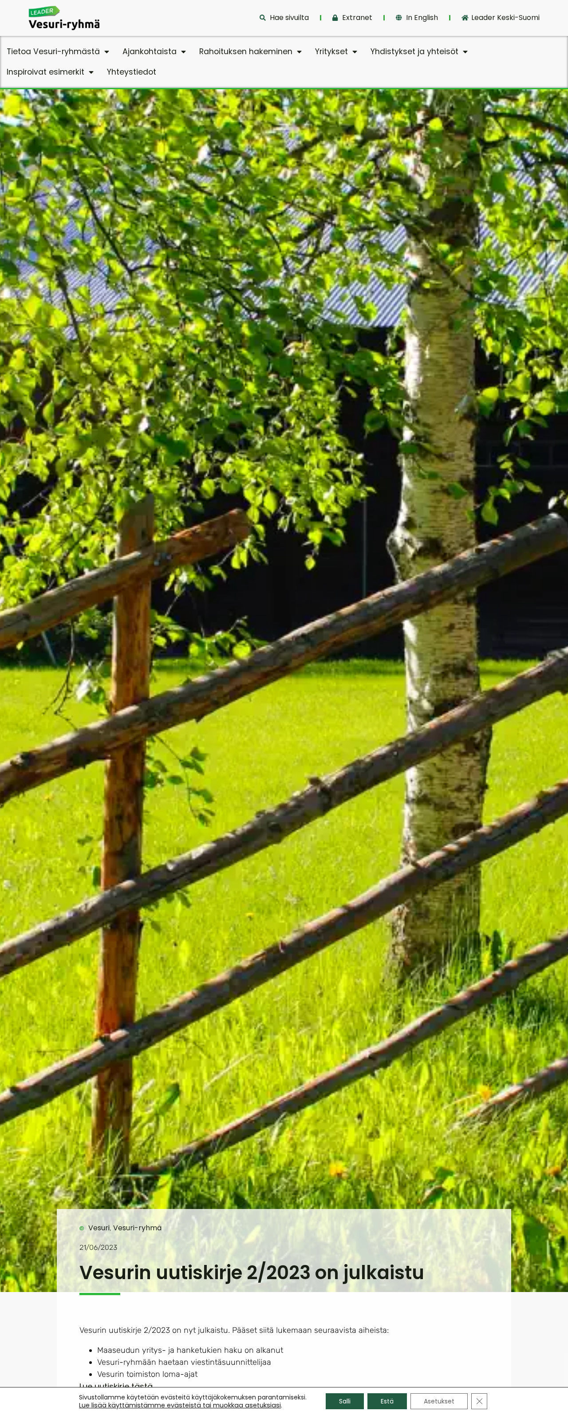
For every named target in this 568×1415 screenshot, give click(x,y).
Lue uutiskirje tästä (116, 1386)
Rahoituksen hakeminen (245, 51)
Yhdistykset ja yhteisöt (414, 51)
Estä (387, 1401)
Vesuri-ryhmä (137, 1228)
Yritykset (331, 51)
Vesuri (99, 1228)
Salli (345, 1401)
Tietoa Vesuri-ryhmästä (53, 51)
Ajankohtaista (149, 51)
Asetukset (439, 1401)
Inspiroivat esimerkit (45, 72)
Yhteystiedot (131, 72)
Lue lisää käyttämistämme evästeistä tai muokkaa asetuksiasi (180, 1405)
